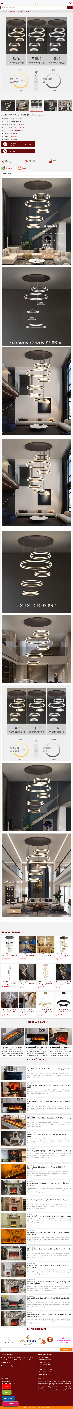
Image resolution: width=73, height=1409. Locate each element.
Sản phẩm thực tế (36, 1022)
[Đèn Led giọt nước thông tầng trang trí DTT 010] (27, 972)
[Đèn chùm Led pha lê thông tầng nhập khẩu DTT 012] (63, 944)
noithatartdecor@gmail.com (10, 1365)
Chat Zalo (7, 1392)
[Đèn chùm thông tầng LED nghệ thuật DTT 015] (9, 944)
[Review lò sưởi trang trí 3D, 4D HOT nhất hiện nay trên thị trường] (13, 1138)
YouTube (6, 1386)
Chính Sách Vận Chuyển (45, 1369)
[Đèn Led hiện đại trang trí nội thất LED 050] (63, 1000)
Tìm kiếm (70, 7)
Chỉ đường (9, 168)
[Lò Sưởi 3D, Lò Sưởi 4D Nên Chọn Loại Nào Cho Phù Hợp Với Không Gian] (13, 1236)
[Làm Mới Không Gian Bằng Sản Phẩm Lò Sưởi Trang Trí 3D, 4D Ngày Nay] (13, 1253)
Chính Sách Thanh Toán (45, 1371)
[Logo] (36, 3)
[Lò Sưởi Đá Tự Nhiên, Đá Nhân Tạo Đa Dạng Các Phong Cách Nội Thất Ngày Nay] (13, 1286)
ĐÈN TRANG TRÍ (6, 1381)
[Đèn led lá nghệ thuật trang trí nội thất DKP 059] (9, 1000)
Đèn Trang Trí (13, 11)
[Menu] (2, 2)
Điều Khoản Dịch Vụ (44, 1367)
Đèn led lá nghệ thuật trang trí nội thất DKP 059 (9, 1011)
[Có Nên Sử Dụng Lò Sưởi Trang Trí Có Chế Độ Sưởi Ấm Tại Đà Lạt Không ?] (13, 1187)
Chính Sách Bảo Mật (44, 1364)
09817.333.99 (6, 1362)
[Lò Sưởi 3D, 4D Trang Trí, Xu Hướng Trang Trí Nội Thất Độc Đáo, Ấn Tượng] (13, 1122)
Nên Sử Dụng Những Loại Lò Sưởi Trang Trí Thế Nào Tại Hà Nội (49, 1151)
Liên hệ (24, 168)
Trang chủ (4, 11)
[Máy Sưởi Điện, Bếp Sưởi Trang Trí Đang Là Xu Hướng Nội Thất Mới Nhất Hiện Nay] (13, 1318)
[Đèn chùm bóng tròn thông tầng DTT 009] (45, 972)
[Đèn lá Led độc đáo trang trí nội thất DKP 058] (27, 1000)
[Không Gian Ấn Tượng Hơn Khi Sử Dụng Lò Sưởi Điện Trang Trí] (13, 1220)
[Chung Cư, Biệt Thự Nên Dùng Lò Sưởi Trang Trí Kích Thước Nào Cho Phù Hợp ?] (13, 1269)
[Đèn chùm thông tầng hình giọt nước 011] (9, 972)
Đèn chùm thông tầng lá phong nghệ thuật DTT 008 (63, 984)
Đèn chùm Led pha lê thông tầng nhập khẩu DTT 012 (63, 956)
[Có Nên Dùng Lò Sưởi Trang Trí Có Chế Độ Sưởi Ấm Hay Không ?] (13, 1204)
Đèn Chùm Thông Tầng (25, 11)
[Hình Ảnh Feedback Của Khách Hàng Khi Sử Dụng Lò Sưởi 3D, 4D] (13, 1105)
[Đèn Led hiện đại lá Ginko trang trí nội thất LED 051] (45, 1000)
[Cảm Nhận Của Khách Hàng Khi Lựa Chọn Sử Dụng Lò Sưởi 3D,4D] (13, 1073)
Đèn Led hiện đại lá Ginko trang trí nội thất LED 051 (45, 1011)
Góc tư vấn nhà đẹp (36, 1059)
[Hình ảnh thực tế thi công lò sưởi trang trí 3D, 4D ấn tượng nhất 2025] (13, 1089)
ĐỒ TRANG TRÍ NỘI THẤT (8, 1383)
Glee (29, 1407)
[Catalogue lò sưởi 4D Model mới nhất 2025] (12, 1036)
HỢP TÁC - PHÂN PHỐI (44, 1357)
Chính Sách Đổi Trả (44, 1362)
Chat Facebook (8, 1398)
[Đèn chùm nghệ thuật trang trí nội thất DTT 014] (27, 944)
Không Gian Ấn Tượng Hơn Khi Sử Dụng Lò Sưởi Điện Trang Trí (49, 1216)
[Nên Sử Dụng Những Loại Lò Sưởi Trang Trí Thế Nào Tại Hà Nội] (13, 1155)
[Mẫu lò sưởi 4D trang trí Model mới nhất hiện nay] (60, 1036)
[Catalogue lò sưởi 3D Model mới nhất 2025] (36, 1036)
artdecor (48, 1407)
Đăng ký (65, 1349)
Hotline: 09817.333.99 (10, 1404)
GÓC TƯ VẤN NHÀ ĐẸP (45, 1360)
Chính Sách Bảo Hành (44, 1374)
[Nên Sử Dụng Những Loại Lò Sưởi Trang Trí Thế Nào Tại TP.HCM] (13, 1171)
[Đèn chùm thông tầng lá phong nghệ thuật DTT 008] (63, 972)
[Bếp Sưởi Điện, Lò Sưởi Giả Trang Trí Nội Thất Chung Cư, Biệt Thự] (13, 1302)
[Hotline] (70, 3)
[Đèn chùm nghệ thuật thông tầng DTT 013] (45, 944)
